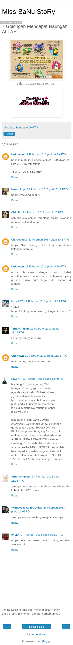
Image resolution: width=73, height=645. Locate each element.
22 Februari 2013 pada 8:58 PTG (45, 266)
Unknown (17, 154)
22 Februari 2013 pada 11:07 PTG (45, 301)
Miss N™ (17, 301)
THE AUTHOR (20, 328)
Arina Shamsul (21, 476)
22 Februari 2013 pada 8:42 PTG (48, 239)
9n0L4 (15, 534)
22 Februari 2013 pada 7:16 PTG (47, 189)
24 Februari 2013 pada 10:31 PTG (42, 534)
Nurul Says (18, 189)
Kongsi (9, 133)
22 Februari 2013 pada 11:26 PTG (46, 355)
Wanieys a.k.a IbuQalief (26, 507)
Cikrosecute (19, 239)
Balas (14, 177)
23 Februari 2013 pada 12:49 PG (43, 378)
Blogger (46, 641)
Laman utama (36, 626)
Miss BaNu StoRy (28, 11)
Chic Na (16, 212)
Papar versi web (37, 634)
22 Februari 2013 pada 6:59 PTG (45, 154)
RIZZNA (16, 378)
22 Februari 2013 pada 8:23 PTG (43, 212)
